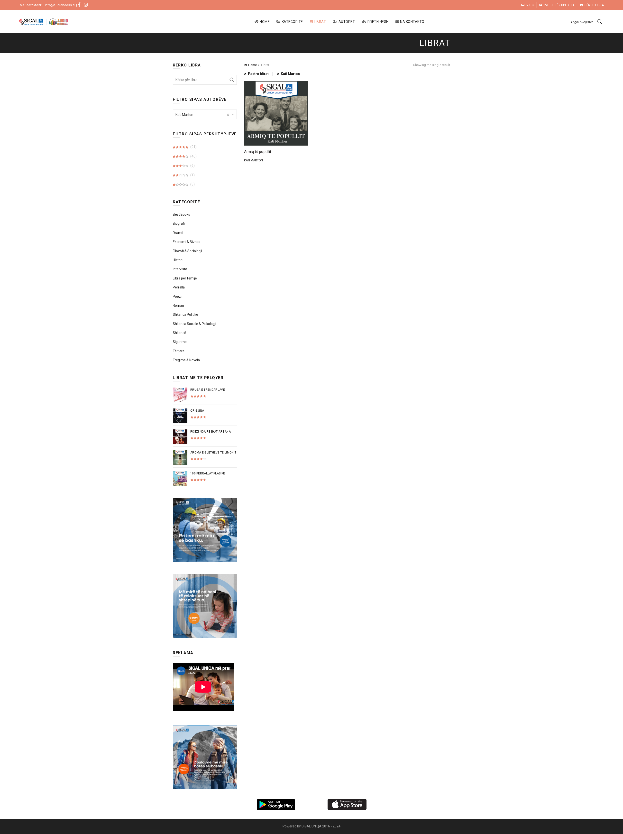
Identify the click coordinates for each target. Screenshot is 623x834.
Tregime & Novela (186, 360)
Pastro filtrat (258, 74)
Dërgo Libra (594, 5)
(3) (192, 184)
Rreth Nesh (378, 22)
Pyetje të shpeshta (559, 5)
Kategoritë (292, 22)
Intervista (180, 269)
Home (265, 22)
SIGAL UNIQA (312, 826)
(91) (193, 147)
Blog (530, 5)
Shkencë (179, 333)
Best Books (181, 214)
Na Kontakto (412, 22)
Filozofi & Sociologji (187, 251)
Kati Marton (290, 74)
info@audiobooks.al (60, 5)
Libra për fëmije (185, 278)
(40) (193, 156)
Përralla (179, 287)
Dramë (178, 233)
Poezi (177, 296)
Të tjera (178, 351)
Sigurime (180, 342)
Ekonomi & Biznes (186, 242)
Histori (178, 260)
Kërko (232, 80)
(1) (192, 175)
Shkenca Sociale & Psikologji (194, 324)
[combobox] (205, 114)
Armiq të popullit (257, 151)
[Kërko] (600, 21)
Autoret (347, 22)
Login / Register (582, 22)
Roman (178, 305)
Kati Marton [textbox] (202, 114)
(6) (192, 165)
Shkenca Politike (185, 314)
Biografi (179, 223)
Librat (320, 22)
